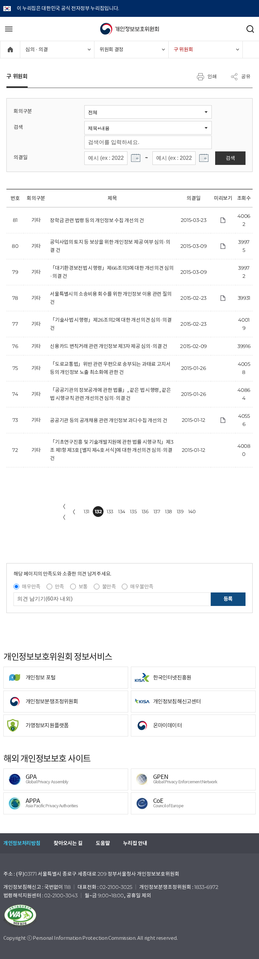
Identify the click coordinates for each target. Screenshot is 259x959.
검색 (18, 127)
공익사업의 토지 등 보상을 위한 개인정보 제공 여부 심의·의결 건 (110, 246)
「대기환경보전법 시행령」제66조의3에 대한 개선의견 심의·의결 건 (111, 272)
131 (86, 511)
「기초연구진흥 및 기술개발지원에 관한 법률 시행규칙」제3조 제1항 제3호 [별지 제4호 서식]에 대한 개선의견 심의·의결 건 (111, 450)
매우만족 (31, 586)
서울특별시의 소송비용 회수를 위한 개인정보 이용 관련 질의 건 (111, 298)
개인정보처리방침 (21, 843)
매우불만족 (141, 586)
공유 (246, 76)
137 (156, 511)
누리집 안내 (135, 843)
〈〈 (62, 512)
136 (145, 511)
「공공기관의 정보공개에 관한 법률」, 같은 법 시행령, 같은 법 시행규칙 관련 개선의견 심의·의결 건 (110, 394)
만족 (59, 586)
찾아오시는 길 (68, 843)
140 (192, 511)
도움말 (103, 843)
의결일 (20, 157)
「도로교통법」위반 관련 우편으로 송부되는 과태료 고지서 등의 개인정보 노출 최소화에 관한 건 (110, 368)
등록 (228, 598)
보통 (83, 586)
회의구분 (22, 111)
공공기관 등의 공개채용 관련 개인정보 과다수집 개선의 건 (108, 420)
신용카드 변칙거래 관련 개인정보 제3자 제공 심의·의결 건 (108, 346)
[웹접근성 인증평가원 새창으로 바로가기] (129, 916)
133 (110, 511)
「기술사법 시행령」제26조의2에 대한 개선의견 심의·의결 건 (110, 324)
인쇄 (212, 76)
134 (121, 511)
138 (168, 511)
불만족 (109, 586)
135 (133, 511)
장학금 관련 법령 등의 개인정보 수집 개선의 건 (97, 220)
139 (180, 511)
